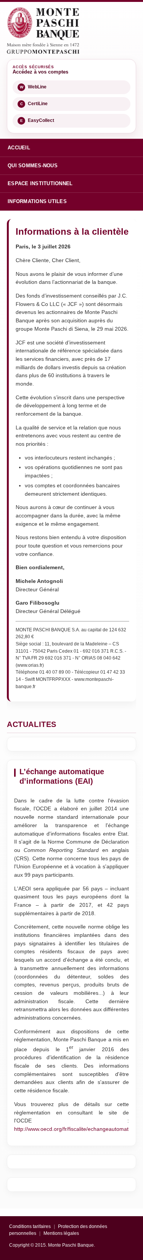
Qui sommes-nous (33, 165)
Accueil (19, 147)
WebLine (33, 87)
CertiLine (34, 103)
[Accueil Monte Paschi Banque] (43, 30)
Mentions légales (61, 1233)
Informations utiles (37, 201)
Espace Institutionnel (40, 183)
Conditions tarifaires (30, 1226)
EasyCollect (37, 120)
